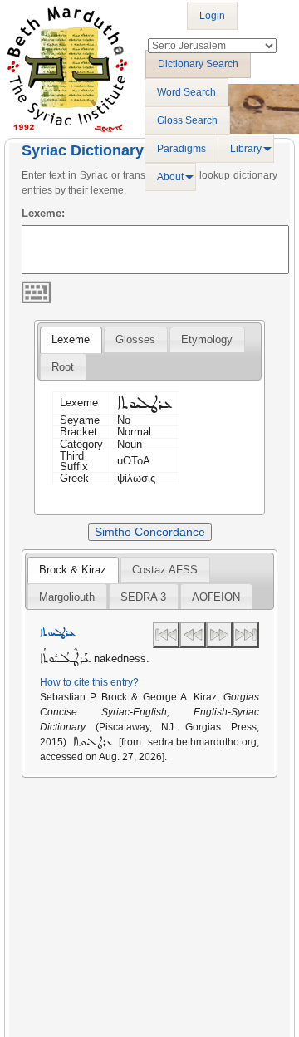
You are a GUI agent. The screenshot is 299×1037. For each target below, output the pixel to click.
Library (246, 149)
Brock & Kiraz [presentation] (72, 569)
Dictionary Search (198, 64)
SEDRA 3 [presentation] (143, 597)
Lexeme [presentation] (70, 339)
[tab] (70, 340)
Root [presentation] (62, 367)
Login (212, 16)
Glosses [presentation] (135, 339)
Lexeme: (43, 213)
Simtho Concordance (150, 531)
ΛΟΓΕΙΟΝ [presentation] (216, 597)
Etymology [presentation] (207, 339)
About (170, 177)
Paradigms (181, 149)
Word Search (186, 92)
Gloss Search (187, 120)
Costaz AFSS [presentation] (165, 569)
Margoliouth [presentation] (67, 597)
